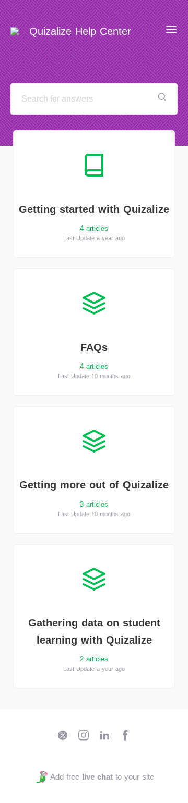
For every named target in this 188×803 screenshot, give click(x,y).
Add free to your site (102, 776)
